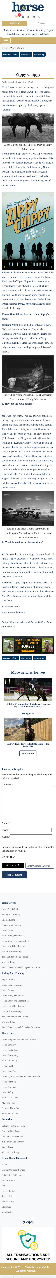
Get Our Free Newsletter (12, 1136)
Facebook (10, 626)
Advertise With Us (10, 1180)
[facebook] (23, 16)
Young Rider (7, 1146)
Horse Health (7, 1065)
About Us (6, 1164)
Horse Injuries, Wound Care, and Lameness (21, 1076)
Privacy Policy (8, 1190)
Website (6, 836)
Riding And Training (11, 914)
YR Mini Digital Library (13, 1141)
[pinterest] (34, 16)
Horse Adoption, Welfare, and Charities (19, 1039)
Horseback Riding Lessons (13, 946)
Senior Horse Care (10, 1113)
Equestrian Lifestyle (10, 54)
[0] (16, 16)
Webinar (30, 30)
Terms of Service (9, 1196)
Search (42, 23)
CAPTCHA (8, 856)
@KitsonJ (43, 622)
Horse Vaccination (10, 1097)
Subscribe (14, 23)
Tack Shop (40, 30)
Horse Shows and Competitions (15, 940)
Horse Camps (8, 930)
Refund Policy (8, 1201)
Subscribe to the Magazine (13, 1125)
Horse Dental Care (10, 1049)
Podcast (21, 30)
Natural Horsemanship (11, 951)
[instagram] (39, 16)
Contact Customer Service (13, 1169)
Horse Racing (39, 54)
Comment (7, 784)
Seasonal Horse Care (11, 1108)
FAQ (4, 1185)
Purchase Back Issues (11, 1131)
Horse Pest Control (10, 1086)
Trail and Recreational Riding (15, 956)
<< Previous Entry (11, 606)
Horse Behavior (9, 1044)
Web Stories (7, 1212)
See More (28, 753)
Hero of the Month (29, 33)
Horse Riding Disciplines (13, 935)
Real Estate (44, 33)
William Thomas (36, 272)
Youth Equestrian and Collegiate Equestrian (21, 967)
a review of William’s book (28, 591)
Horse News (26, 54)
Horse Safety (7, 1092)
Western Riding (8, 961)
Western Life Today (10, 1152)
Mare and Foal (8, 1102)
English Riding (8, 919)
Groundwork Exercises (12, 924)
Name (6, 822)
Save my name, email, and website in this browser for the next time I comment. (28, 848)
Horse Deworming (10, 1055)
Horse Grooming (9, 1060)
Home (5, 47)
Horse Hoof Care (9, 1071)
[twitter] (28, 16)
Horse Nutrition (9, 1081)
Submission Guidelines (12, 1175)
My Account (11, 30)
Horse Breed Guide (10, 909)
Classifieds (6, 1206)
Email (5, 829)
